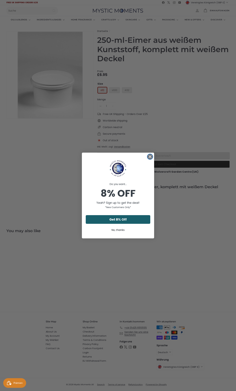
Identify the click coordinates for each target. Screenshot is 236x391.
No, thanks (118, 230)
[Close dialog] (150, 157)
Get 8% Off (118, 219)
